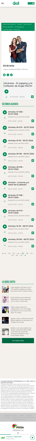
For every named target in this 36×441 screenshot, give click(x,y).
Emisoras (22, 415)
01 (5, 253)
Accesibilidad (7, 417)
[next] (25, 255)
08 (12, 255)
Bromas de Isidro (8, 27)
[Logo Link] (16, 3)
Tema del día (27, 24)
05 (23, 253)
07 (32, 253)
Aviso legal (29, 415)
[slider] (18, 434)
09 (17, 255)
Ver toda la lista (18, 341)
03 (14, 253)
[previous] (2, 253)
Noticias (19, 24)
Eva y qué (17, 29)
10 (21, 255)
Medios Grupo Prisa (18, 430)
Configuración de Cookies (19, 419)
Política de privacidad (18, 417)
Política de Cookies (30, 417)
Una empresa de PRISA (18, 426)
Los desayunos (19, 27)
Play (32, 437)
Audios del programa (9, 24)
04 (18, 253)
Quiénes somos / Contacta (10, 415)
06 (27, 253)
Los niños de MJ (8, 29)
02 (9, 253)
